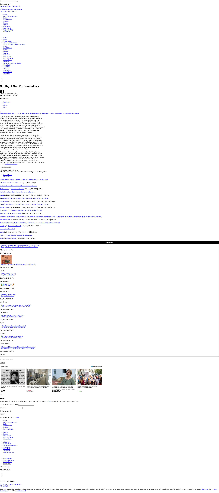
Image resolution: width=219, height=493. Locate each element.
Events (5, 23)
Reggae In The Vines (7, 296)
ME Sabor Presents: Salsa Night (11, 337)
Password (3, 408)
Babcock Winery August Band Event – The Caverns (17, 348)
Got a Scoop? (12, 11)
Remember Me (6, 411)
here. (17, 417)
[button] (13, 381)
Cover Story (7, 439)
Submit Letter (7, 462)
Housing (3, 226)
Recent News (7, 175)
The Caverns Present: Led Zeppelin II (13, 327)
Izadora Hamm (17, 213)
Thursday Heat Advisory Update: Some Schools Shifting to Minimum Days (24, 198)
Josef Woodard (11, 238)
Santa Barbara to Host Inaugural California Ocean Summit (18, 186)
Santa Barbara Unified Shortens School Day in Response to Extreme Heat (24, 180)
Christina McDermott (17, 189)
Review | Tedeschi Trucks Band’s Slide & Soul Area (16, 235)
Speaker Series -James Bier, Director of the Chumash (18, 264)
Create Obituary (8, 460)
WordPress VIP (21, 491)
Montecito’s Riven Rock (7, 229)
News (5, 14)
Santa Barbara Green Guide (12, 63)
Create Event (7, 72)
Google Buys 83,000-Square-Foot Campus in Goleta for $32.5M (21, 210)
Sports (5, 24)
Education (3, 183)
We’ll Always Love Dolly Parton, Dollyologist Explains (17, 192)
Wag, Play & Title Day (8, 275)
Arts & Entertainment (10, 16)
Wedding (6, 61)
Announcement (5, 201)
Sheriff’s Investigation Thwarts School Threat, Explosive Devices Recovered (24, 204)
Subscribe (4, 11)
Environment (4, 189)
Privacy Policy (4, 486)
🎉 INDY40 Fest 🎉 (7, 285)
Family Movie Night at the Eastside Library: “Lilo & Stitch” (19, 247)
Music (2, 195)
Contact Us (7, 70)
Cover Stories (7, 60)
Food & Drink (7, 19)
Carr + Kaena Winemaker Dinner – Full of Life (15, 306)
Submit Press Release (10, 445)
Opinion (5, 21)
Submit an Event (5, 6)
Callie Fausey (13, 183)
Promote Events (8, 452)
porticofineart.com (11, 164)
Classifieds (6, 31)
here (49, 401)
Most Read (6, 176)
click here (205, 489)
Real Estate (7, 28)
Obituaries (6, 26)
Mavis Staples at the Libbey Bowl (11, 317)
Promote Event (8, 429)
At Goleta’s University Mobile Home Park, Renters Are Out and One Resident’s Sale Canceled (30, 223)
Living (5, 18)
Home (5, 37)
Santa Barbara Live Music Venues (14, 44)
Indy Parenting (8, 30)
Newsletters (16, 6)
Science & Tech (5, 213)
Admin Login (7, 463)
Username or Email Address (9, 404)
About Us (6, 68)
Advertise (6, 67)
